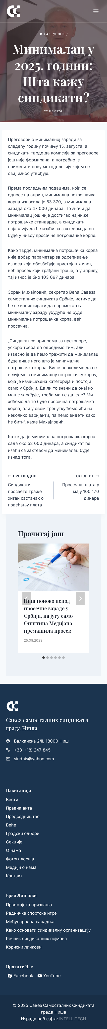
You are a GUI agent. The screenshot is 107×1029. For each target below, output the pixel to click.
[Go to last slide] (26, 598)
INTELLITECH (72, 1018)
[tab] (43, 657)
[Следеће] (80, 598)
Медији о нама (21, 867)
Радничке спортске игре (31, 913)
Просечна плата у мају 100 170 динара (80, 487)
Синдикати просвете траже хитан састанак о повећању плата (26, 490)
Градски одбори (22, 833)
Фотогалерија (20, 858)
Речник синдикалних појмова (36, 938)
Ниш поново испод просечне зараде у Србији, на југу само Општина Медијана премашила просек (48, 615)
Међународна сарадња (30, 921)
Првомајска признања (29, 904)
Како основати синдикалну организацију (48, 930)
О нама (13, 850)
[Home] (41, 34)
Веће (11, 825)
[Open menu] (96, 11)
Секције (14, 841)
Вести (12, 799)
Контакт (14, 875)
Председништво (23, 816)
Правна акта (19, 808)
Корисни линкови (24, 947)
